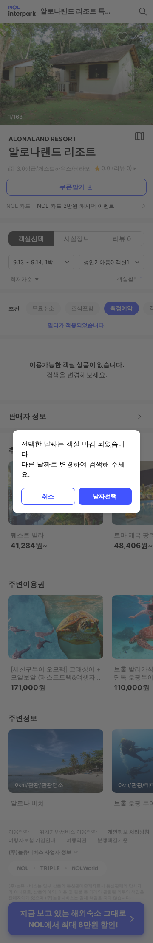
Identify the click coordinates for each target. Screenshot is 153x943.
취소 (48, 496)
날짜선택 (105, 496)
